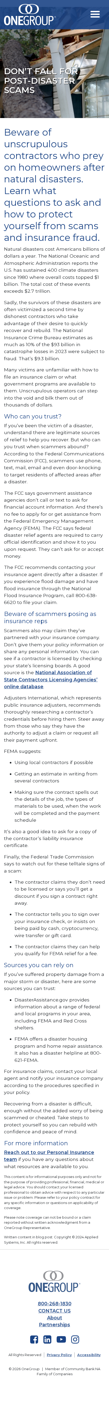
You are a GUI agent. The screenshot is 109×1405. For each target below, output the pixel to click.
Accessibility (89, 1355)
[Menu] (95, 14)
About (54, 1317)
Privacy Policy (59, 1355)
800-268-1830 (54, 1303)
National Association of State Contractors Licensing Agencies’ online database (51, 679)
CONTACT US (54, 1311)
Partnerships (54, 1324)
